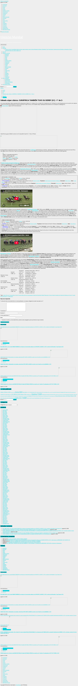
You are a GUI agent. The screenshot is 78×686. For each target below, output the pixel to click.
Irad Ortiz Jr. (72, 394)
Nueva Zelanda (8, 67)
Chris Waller (46, 392)
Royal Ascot (46, 396)
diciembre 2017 (6, 510)
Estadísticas (7, 79)
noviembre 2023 (6, 443)
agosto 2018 (5, 501)
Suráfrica (7, 74)
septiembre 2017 (6, 513)
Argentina (7, 54)
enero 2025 (5, 430)
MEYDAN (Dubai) (6, 569)
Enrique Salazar (5, 105)
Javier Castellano (8, 396)
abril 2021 (5, 474)
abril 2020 (5, 485)
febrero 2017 (5, 521)
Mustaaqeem (35, 170)
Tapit (33, 398)
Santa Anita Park (4, 398)
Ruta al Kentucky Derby (61, 396)
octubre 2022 (5, 457)
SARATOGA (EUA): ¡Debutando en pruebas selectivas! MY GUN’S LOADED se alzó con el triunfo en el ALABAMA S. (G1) (25, 357)
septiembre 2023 (6, 445)
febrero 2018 (5, 508)
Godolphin (28, 394)
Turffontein (33, 149)
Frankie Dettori (8, 394)
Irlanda (6, 64)
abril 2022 (5, 464)
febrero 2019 (5, 496)
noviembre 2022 (6, 456)
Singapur (7, 73)
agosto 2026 (5, 409)
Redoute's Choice (48, 295)
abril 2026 (5, 414)
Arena (18, 392)
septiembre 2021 (6, 470)
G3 (18, 394)
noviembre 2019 (6, 491)
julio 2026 (5, 410)
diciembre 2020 (6, 479)
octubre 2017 (5, 512)
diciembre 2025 (6, 418)
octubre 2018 (5, 500)
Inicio (4, 46)
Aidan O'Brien (5, 392)
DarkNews (18, 685)
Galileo (23, 394)
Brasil (6, 56)
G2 (14, 394)
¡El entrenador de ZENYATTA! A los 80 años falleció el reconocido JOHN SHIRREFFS (24, 542)
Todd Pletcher (38, 398)
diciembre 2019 (6, 490)
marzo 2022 (5, 465)
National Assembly (32, 164)
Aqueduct (13, 392)
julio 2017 (5, 516)
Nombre (2, 313)
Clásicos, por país (6, 53)
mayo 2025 (5, 426)
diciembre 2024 (6, 431)
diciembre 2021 (6, 468)
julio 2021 (5, 472)
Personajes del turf (6, 84)
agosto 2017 (5, 514)
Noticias (4, 48)
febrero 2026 (5, 416)
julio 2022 (5, 460)
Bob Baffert (26, 392)
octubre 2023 (5, 444)
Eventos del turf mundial (8, 379)
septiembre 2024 (6, 434)
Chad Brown (33, 392)
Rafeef (10, 158)
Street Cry (29, 398)
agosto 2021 (5, 471)
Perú (6, 69)
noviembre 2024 (6, 432)
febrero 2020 (5, 487)
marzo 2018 (5, 507)
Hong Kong (7, 61)
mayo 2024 (5, 436)
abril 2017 (5, 519)
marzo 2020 (5, 486)
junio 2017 (5, 517)
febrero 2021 (5, 477)
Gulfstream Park (46, 394)
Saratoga (12, 398)
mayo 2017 (5, 518)
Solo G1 (70, 295)
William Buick (47, 398)
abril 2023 (5, 451)
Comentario (3, 310)
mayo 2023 (5, 449)
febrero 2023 (5, 453)
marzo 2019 (5, 495)
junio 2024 (5, 435)
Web (1, 317)
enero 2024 (5, 441)
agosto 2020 (5, 482)
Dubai (6, 59)
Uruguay (6, 75)
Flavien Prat (68, 392)
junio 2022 (5, 461)
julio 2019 (5, 493)
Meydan (31, 396)
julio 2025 (5, 423)
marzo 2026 (5, 415)
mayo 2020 (5, 484)
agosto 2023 (5, 446)
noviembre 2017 (6, 511)
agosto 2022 (5, 459)
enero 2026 (5, 417)
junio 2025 (5, 425)
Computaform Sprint (32, 209)
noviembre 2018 (6, 499)
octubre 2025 (5, 420)
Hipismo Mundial (11, 37)
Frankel (2, 394)
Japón (6, 65)
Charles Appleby (39, 392)
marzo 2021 (5, 475)
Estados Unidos (8, 60)
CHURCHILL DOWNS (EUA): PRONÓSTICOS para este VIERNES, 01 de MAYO (25, 541)
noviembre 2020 (6, 480)
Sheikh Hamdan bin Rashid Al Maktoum (10, 163)
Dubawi (63, 392)
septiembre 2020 (6, 481)
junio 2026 (5, 412)
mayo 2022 (5, 462)
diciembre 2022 (6, 455)
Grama (20, 178)
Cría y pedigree (6, 78)
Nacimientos (7, 80)
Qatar (6, 72)
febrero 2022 (5, 466)
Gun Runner (52, 394)
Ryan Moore (72, 396)
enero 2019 (5, 497)
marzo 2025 (5, 428)
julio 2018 (5, 503)
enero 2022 (5, 467)
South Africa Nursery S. (25, 169)
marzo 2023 (5, 452)
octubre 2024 (5, 433)
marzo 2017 (5, 520)
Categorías (2, 404)
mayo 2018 (5, 505)
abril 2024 (5, 438)
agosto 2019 (5, 492)
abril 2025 (5, 427)
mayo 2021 (5, 473)
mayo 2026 (5, 413)
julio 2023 (5, 447)
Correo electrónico (4, 315)
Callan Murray (73, 223)
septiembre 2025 (6, 421)
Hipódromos (5, 568)
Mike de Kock (68, 180)
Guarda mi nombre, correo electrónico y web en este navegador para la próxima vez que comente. (23, 319)
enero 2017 (5, 522)
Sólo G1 (4, 51)
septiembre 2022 (6, 458)
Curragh (54, 392)
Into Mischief (67, 394)
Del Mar (58, 392)
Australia (7, 55)
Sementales (7, 83)
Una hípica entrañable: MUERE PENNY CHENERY (17, 538)
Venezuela (7, 77)
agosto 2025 (5, 422)
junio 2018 (5, 504)
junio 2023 (5, 448)
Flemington (73, 392)
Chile (6, 58)
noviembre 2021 (6, 469)
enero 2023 (5, 454)
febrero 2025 (5, 429)
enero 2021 (5, 478)
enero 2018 (5, 509)
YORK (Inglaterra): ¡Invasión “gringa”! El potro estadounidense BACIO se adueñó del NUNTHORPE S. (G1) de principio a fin (27, 534)
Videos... (2, 88)
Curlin (50, 392)
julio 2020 (5, 483)
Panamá (6, 68)
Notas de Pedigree (9, 82)
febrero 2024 (5, 440)
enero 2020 (5, 488)
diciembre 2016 (6, 523)
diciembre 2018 (6, 498)
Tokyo (43, 398)
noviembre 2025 (6, 419)
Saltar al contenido (4, 1)
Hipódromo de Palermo (59, 394)
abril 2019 (5, 494)
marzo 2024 (5, 439)
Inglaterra (7, 63)
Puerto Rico (7, 70)
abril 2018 (5, 506)
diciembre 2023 (6, 442)
